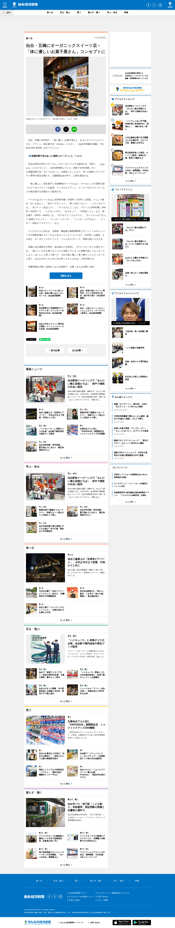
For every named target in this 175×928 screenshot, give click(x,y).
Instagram (160, 5)
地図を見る (66, 275)
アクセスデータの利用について (81, 896)
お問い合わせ (102, 896)
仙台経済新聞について (78, 893)
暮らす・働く (94, 12)
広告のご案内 (74, 900)
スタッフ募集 (102, 900)
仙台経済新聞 (25, 4)
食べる (50, 12)
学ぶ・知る (112, 12)
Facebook (148, 5)
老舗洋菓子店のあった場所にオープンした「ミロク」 (57, 155)
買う (79, 12)
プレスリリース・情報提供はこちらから (113, 893)
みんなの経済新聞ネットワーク (37, 923)
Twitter (154, 5)
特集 (126, 12)
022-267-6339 (33, 147)
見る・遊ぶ (65, 12)
